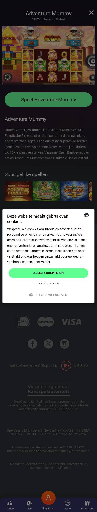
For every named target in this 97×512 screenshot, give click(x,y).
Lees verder (42, 262)
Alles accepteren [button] (48, 273)
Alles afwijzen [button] (48, 283)
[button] (48, 294)
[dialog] (48, 256)
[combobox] (86, 215)
